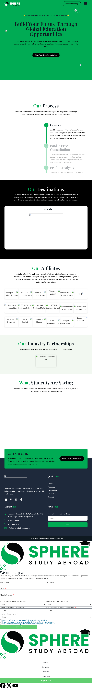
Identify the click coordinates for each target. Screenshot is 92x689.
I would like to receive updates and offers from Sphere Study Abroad (28, 624)
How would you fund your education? (60, 607)
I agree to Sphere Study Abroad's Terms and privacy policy (24, 620)
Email (2, 589)
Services (46, 671)
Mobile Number (6, 595)
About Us (46, 662)
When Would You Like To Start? (58, 601)
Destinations (46, 667)
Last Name (50, 582)
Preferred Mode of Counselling (12, 607)
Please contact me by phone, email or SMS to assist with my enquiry (28, 622)
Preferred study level (8, 614)
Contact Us (46, 676)
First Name (4, 582)
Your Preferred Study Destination (13, 601)
